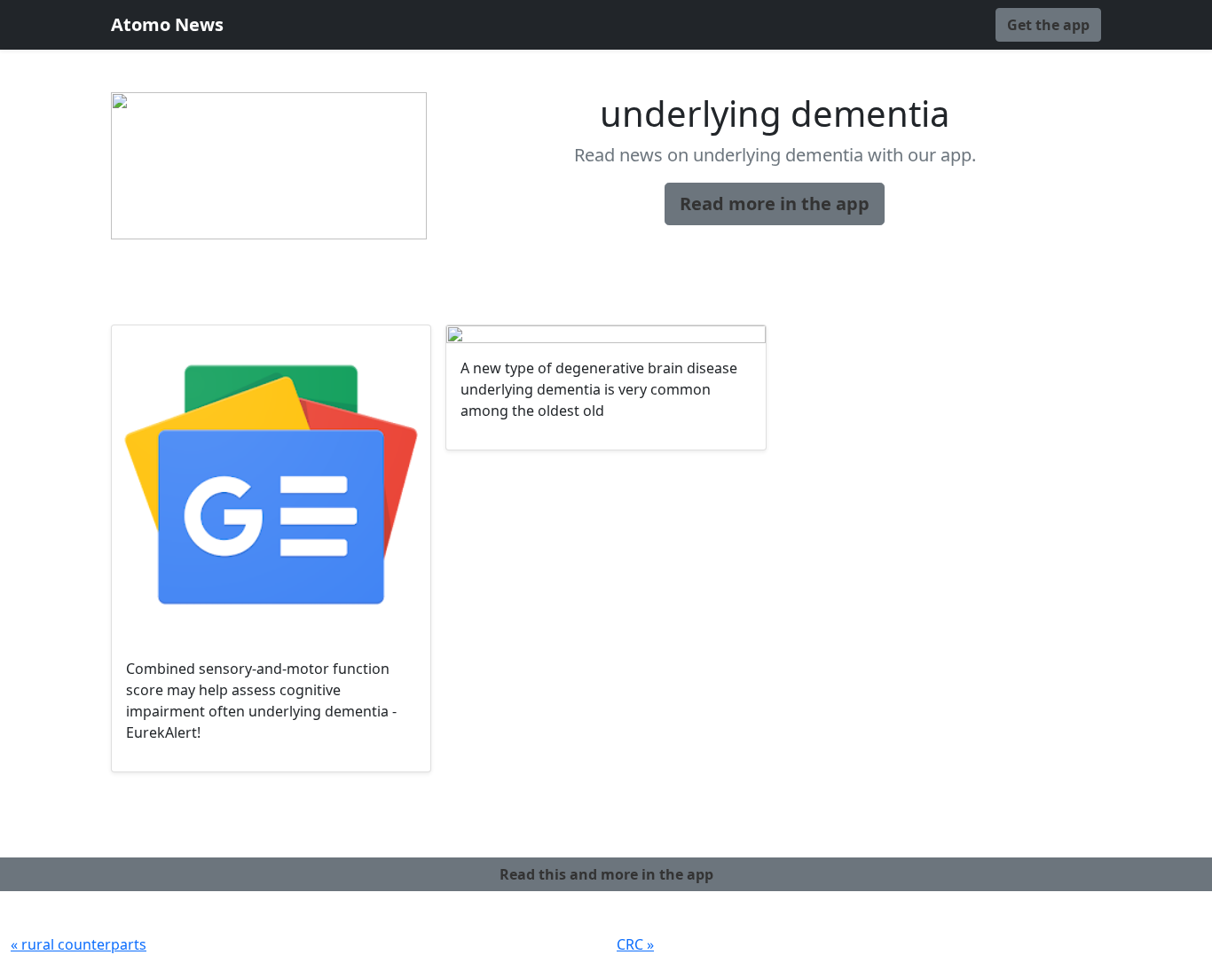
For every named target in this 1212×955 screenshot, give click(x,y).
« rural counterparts (78, 944)
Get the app (1048, 25)
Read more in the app (775, 203)
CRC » (635, 944)
